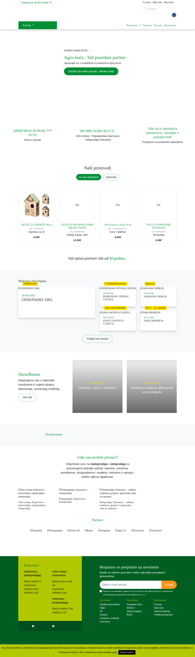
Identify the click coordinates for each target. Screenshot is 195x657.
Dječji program (134, 611)
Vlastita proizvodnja (110, 604)
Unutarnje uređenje (109, 618)
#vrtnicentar (53, 434)
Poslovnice (132, 25)
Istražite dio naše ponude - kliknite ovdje (91, 71)
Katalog (27, 25)
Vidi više (27, 397)
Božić (129, 615)
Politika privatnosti (163, 615)
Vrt (101, 611)
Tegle (102, 608)
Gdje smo (157, 2)
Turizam (147, 25)
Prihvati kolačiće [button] (127, 652)
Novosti (158, 25)
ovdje (114, 652)
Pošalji (169, 584)
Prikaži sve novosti (97, 338)
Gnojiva (103, 615)
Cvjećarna (105, 621)
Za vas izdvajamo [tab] (89, 177)
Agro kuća (41, 13)
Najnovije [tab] (111, 177)
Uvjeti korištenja (162, 611)
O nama (147, 2)
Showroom (169, 25)
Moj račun (169, 2)
